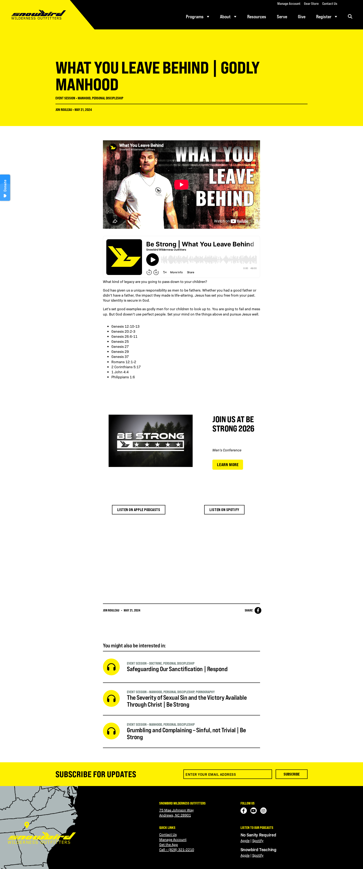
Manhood (84, 98)
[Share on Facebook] (258, 610)
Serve (282, 16)
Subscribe (292, 774)
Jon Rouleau (63, 110)
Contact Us (329, 3)
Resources (256, 16)
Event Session (65, 98)
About (225, 16)
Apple (245, 840)
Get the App (168, 844)
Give (301, 16)
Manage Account (288, 3)
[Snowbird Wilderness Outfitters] (47, 14)
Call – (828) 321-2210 (176, 849)
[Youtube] (253, 810)
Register (323, 16)
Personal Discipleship (107, 98)
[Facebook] (244, 810)
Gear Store (311, 3)
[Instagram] (263, 810)
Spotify (257, 840)
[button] (350, 16)
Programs (195, 16)
